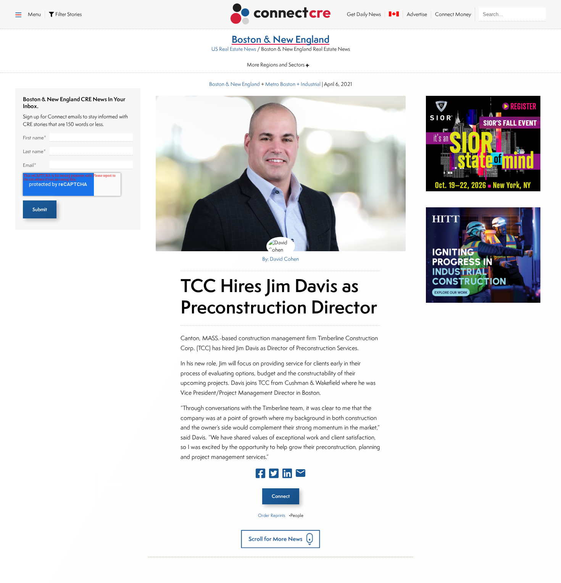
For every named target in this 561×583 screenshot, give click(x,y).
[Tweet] (274, 475)
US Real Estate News (233, 48)
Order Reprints (271, 515)
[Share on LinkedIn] (287, 475)
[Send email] (300, 474)
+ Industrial (308, 84)
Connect (281, 496)
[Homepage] (281, 12)
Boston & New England (234, 84)
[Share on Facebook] (260, 475)
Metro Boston (280, 84)
